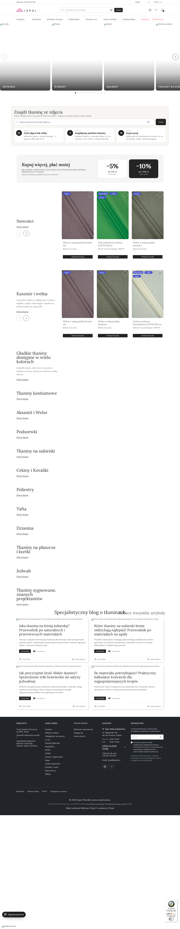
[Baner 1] (75, 93)
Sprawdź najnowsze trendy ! (28, 736)
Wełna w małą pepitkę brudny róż (77, 244)
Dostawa (48, 729)
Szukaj (161, 122)
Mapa (47, 760)
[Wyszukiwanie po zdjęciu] (111, 10)
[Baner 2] (78, 93)
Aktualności (41, 651)
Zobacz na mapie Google (109, 747)
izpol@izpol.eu (114, 760)
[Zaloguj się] (150, 10)
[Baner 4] (84, 93)
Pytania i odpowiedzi (54, 757)
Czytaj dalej (25, 651)
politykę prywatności (151, 745)
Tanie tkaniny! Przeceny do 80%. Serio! (26, 730)
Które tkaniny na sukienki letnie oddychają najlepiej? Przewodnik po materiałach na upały (122, 630)
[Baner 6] (90, 93)
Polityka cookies (52, 733)
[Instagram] (105, 766)
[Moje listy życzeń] (156, 10)
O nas (47, 739)
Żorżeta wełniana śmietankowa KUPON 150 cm (147, 323)
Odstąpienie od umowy (55, 736)
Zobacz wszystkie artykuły (142, 613)
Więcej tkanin (22, 227)
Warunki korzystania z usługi (115, 804)
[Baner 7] (93, 93)
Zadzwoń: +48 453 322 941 (25, 2)
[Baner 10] (101, 93)
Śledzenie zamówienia (83, 729)
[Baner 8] (95, 93)
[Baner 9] (98, 93)
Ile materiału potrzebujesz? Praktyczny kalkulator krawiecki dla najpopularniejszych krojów (125, 677)
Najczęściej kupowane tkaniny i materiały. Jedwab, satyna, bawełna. (27, 743)
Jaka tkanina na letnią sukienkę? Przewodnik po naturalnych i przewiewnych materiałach (44, 630)
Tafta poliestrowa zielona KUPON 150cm (110, 244)
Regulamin (49, 746)
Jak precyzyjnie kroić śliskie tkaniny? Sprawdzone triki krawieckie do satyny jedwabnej (50, 677)
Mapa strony (50, 770)
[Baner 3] (81, 93)
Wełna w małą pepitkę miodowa (144, 244)
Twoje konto (80, 723)
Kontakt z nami (51, 767)
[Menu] (175, 900)
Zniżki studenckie (52, 764)
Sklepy (48, 774)
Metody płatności (52, 743)
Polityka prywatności (96, 804)
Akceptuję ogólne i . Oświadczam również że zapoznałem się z (148, 747)
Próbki (48, 753)
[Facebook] (111, 766)
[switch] (171, 919)
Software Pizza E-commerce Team (97, 808)
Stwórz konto (79, 736)
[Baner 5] (87, 93)
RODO (47, 750)
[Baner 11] (104, 93)
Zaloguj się (78, 733)
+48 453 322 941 (109, 755)
